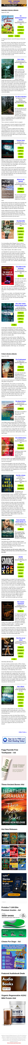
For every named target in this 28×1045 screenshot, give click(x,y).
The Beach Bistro (20, 401)
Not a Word (20, 686)
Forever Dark (21, 140)
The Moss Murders (20, 96)
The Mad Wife (21, 221)
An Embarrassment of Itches (20, 17)
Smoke (21, 557)
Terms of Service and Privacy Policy (14, 1042)
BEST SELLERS (14, 2)
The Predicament (21, 359)
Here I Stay (20, 59)
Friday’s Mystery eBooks (9, 354)
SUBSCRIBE (16, 1)
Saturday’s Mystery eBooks (9, 10)
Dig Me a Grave (20, 475)
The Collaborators (20, 438)
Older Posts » (23, 732)
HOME (10, 1)
